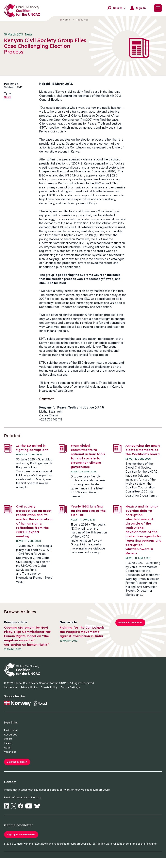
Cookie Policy (49, 687)
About (7, 747)
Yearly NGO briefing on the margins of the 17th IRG (88, 510)
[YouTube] (29, 806)
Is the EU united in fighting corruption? (32, 448)
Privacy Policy (29, 687)
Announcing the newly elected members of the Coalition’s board (143, 450)
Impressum (11, 687)
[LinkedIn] (6, 806)
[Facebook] (20, 806)
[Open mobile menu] (158, 8)
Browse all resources (130, 622)
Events (8, 738)
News (7, 97)
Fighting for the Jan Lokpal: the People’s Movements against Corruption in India (82, 632)
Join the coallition (17, 761)
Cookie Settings (70, 687)
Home (66, 19)
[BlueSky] (37, 806)
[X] (13, 806)
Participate (10, 730)
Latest (8, 743)
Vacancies (10, 751)
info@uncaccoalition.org (26, 797)
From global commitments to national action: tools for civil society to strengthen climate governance (88, 456)
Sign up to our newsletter (21, 834)
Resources (82, 19)
